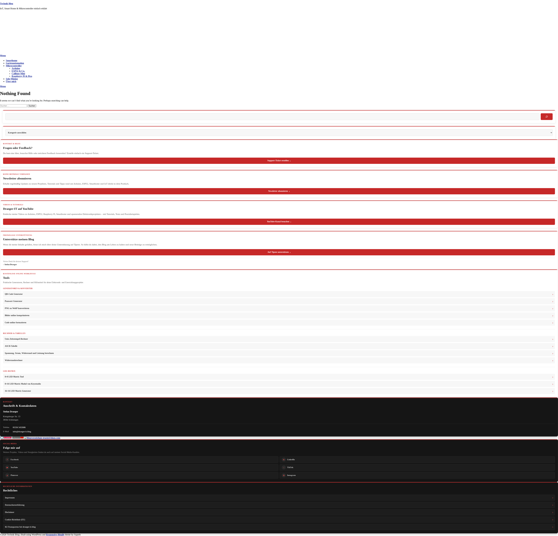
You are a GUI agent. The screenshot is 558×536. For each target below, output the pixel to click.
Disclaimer (9, 512)
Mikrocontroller (14, 65)
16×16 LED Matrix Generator (18, 391)
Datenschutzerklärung (14, 505)
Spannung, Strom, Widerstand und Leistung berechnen (29, 353)
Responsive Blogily (55, 534)
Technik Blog (6, 3)
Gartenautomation (15, 63)
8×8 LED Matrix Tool (14, 377)
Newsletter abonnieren (278, 191)
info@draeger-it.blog (22, 431)
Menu (3, 55)
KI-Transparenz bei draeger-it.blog (20, 527)
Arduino (16, 68)
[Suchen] (547, 116)
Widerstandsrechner (14, 360)
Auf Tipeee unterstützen (278, 252)
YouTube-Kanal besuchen (278, 222)
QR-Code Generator (14, 294)
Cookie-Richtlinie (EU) (15, 519)
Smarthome (11, 60)
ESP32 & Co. (18, 71)
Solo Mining (12, 79)
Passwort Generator (13, 301)
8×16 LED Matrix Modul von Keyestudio (23, 384)
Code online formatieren (15, 322)
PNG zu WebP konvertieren (17, 308)
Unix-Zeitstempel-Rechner (16, 339)
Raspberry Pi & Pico (22, 76)
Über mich (11, 81)
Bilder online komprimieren (17, 315)
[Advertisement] (279, 32)
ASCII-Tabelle (11, 346)
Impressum (10, 497)
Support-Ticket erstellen (278, 160)
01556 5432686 (19, 427)
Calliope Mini (18, 73)
